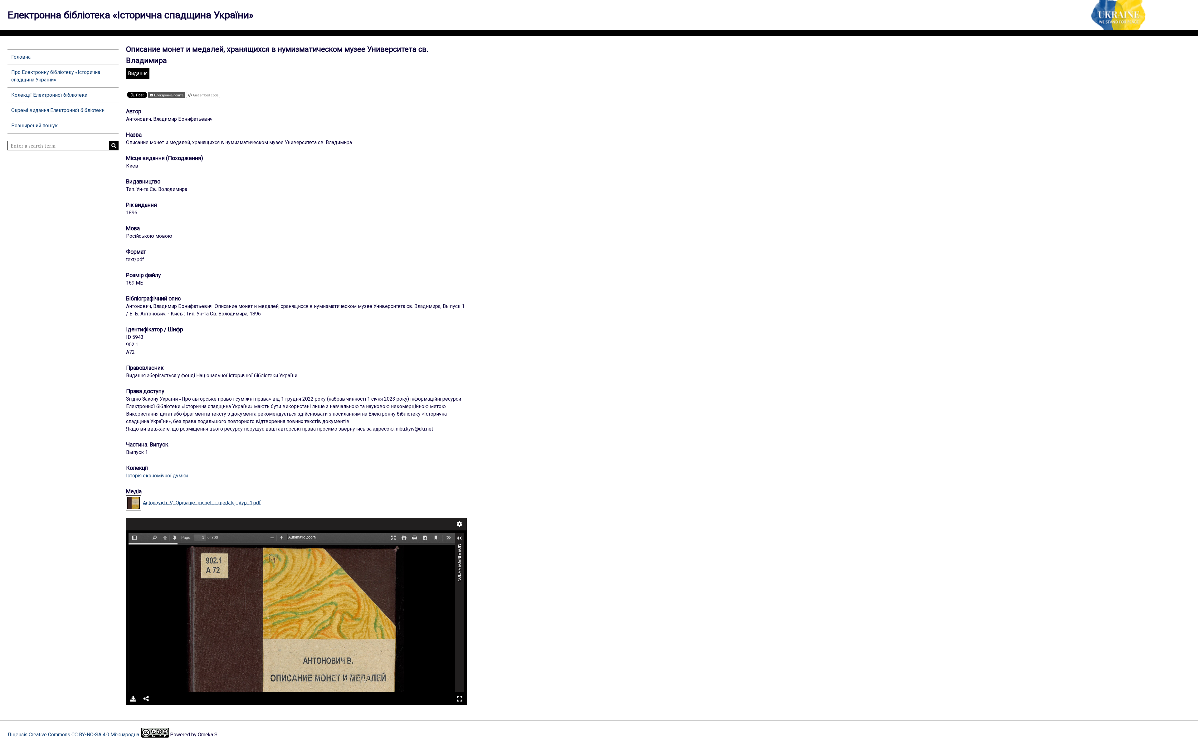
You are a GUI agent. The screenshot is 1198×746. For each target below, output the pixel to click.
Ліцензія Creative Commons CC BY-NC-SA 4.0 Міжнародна (73, 735)
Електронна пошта (168, 94)
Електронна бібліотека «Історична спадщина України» (130, 15)
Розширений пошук (34, 126)
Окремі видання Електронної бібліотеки (58, 110)
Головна (21, 57)
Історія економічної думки (157, 476)
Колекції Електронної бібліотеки (49, 95)
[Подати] (114, 145)
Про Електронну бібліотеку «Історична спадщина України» (55, 76)
